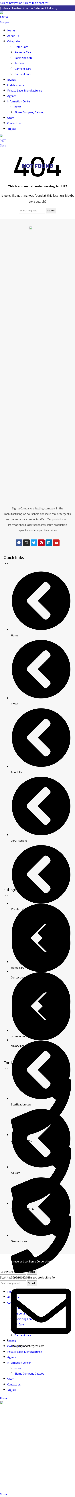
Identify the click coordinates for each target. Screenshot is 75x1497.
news (18, 107)
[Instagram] (26, 542)
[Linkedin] (49, 542)
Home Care (21, 46)
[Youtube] (56, 542)
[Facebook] (19, 542)
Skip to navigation (11, 2)
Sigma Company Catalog (29, 112)
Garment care (23, 68)
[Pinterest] (41, 542)
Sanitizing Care (24, 57)
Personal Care (23, 52)
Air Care (19, 63)
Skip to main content (36, 2)
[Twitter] (34, 542)
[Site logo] (4, 22)
